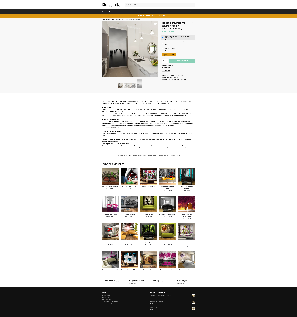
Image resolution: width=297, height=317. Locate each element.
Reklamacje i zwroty (107, 303)
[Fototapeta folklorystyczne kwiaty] (186, 231)
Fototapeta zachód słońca (129, 242)
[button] (155, 24)
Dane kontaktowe (106, 295)
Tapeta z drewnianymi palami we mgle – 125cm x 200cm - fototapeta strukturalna (178, 42)
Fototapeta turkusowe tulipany (129, 269)
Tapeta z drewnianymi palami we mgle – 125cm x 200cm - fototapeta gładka (178, 37)
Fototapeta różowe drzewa (167, 269)
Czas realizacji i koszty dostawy (110, 301)
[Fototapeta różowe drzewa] (167, 259)
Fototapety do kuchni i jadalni (139, 155)
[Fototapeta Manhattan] (129, 204)
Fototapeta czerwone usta (129, 186)
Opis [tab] (141, 97)
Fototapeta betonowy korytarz (167, 214)
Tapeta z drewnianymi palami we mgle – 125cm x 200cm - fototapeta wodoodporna (178, 48)
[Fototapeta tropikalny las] (148, 231)
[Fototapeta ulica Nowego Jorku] (167, 176)
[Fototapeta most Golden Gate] (110, 259)
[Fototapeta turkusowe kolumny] (186, 176)
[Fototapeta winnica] (148, 259)
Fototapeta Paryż (148, 214)
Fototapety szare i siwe (174, 155)
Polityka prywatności (107, 299)
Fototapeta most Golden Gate (110, 269)
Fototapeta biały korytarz (110, 214)
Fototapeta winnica (148, 269)
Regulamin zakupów (107, 297)
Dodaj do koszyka (182, 60)
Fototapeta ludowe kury (148, 186)
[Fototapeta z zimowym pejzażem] (192, 23)
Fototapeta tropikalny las (148, 242)
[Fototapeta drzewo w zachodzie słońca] (186, 204)
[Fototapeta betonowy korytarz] (167, 204)
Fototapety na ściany (163, 155)
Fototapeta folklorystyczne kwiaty (186, 243)
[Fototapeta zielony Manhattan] (110, 176)
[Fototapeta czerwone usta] (129, 176)
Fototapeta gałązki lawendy (186, 269)
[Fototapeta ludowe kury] (148, 176)
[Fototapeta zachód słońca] (129, 231)
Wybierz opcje (110, 193)
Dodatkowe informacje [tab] (151, 97)
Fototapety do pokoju (115, 19)
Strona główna (105, 19)
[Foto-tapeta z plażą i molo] (194, 23)
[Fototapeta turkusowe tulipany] (129, 259)
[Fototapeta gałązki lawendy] (186, 259)
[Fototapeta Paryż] (148, 204)
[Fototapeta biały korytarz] (110, 204)
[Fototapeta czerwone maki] (110, 231)
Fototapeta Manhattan (129, 214)
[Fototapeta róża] (167, 231)
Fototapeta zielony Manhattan (110, 186)
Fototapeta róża (167, 242)
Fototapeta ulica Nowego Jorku (167, 187)
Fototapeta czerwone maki (110, 242)
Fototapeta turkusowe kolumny (187, 187)
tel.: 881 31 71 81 (160, 15)
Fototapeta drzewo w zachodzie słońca (186, 215)
